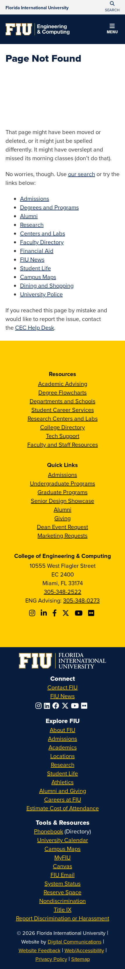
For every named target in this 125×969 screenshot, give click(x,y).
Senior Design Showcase (62, 501)
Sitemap (80, 959)
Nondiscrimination (62, 901)
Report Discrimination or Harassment (62, 918)
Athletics (62, 782)
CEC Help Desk (34, 327)
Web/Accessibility (84, 950)
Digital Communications (74, 941)
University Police (41, 294)
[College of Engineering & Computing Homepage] (37, 29)
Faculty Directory (42, 242)
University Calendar (62, 840)
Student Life (35, 268)
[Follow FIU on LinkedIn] (48, 705)
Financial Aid (36, 251)
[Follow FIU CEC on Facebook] (55, 613)
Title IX (63, 909)
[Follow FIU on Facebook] (57, 705)
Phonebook (48, 831)
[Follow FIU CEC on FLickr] (92, 613)
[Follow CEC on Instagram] (33, 613)
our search (81, 174)
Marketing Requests (63, 535)
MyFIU (62, 857)
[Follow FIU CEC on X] (66, 613)
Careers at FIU (62, 799)
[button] (112, 29)
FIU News (32, 259)
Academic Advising (62, 383)
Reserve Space (62, 892)
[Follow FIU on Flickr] (85, 705)
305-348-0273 (81, 600)
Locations (62, 756)
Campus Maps (38, 277)
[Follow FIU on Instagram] (39, 705)
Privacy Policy (51, 959)
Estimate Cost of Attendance (62, 808)
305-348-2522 (62, 591)
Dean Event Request (62, 527)
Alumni (29, 216)
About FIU (62, 730)
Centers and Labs (42, 233)
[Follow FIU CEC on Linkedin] (45, 613)
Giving (62, 518)
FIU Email (63, 875)
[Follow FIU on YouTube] (76, 705)
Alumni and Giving (62, 790)
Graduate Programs (63, 492)
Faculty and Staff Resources (62, 444)
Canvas (62, 866)
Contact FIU (62, 687)
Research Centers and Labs (63, 418)
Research (32, 224)
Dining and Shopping (47, 285)
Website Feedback (39, 950)
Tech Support (62, 436)
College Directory (62, 427)
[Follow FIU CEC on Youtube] (79, 613)
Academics (63, 747)
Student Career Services (62, 410)
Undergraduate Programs (62, 483)
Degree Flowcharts (62, 392)
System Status (62, 883)
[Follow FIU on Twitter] (66, 705)
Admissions (34, 198)
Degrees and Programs (49, 207)
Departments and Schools (62, 401)
